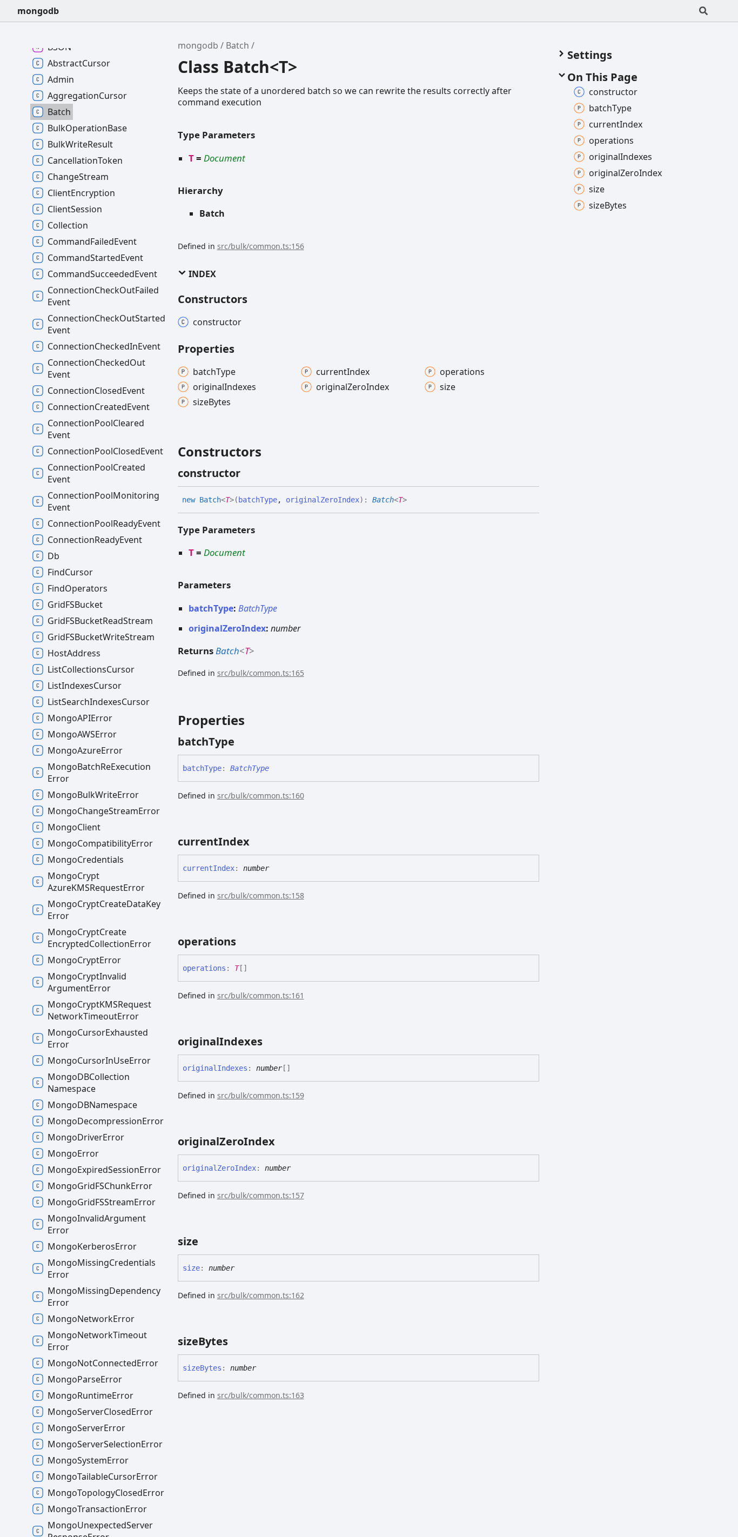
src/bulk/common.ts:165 (260, 673)
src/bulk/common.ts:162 (260, 1295)
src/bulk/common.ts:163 (260, 1395)
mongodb (38, 11)
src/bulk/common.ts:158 (260, 895)
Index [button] (201, 274)
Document (224, 158)
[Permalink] (250, 473)
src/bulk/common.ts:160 (260, 795)
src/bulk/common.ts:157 (260, 1195)
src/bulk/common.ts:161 (260, 995)
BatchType (257, 608)
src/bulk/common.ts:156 (260, 246)
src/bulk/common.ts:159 (260, 1095)
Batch (237, 45)
